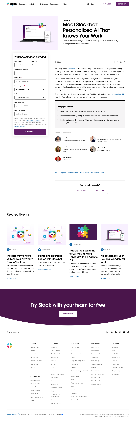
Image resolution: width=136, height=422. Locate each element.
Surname (34, 61)
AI (56, 173)
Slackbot (71, 69)
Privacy (23, 414)
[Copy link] (124, 62)
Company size (19, 86)
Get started (123, 4)
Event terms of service (33, 120)
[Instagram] (112, 332)
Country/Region (20, 110)
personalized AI (117, 94)
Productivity (85, 173)
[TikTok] (128, 332)
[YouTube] (124, 332)
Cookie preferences (39, 414)
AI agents (62, 173)
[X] (120, 332)
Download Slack (12, 414)
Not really (99, 191)
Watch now (30, 132)
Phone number (20, 102)
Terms (29, 414)
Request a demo (106, 4)
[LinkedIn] (121, 62)
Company (18, 77)
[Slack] (12, 4)
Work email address (21, 69)
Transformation (97, 173)
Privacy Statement (20, 126)
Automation (73, 173)
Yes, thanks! (81, 191)
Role (16, 94)
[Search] (88, 4)
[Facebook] (117, 62)
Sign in (93, 4)
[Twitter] (114, 62)
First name (18, 61)
